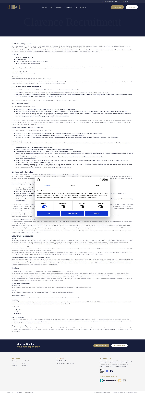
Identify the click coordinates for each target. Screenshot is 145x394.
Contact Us (83, 7)
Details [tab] (72, 185)
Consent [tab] (47, 185)
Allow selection (72, 213)
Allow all (96, 213)
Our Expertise (68, 7)
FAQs (76, 7)
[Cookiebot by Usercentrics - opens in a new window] (101, 179)
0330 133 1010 (61, 361)
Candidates (59, 7)
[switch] (63, 206)
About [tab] (98, 185)
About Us (44, 7)
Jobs (51, 7)
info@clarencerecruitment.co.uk (65, 363)
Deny (48, 213)
